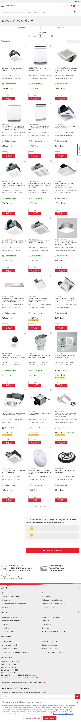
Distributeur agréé (56, 566)
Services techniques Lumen (53, 652)
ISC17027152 (32, 468)
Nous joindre (7, 607)
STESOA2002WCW (8, 124)
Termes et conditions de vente (14, 604)
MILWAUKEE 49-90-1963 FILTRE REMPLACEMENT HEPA (65, 471)
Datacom (45, 621)
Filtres (20, 28)
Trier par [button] (59, 28)
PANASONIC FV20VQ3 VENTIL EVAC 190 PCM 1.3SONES (14, 471)
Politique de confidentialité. (63, 714)
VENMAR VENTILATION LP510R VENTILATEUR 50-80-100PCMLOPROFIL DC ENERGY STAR (66, 185)
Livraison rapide (15, 576)
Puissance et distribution (11, 621)
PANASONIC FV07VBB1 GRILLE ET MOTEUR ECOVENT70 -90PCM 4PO (13, 356)
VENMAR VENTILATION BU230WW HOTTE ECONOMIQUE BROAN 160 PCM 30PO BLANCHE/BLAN (13, 300)
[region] (40, 710)
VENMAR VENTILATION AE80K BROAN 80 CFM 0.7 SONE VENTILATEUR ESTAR (38, 300)
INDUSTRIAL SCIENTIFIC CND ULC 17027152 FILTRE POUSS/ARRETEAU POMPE (39, 472)
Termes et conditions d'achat (53, 604)
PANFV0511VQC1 (7, 182)
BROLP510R (59, 182)
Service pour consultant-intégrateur (16, 652)
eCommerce (6, 641)
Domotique (6, 628)
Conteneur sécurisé (9, 649)
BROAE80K (32, 296)
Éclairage (5, 624)
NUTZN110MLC (59, 411)
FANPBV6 (31, 411)
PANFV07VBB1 (7, 354)
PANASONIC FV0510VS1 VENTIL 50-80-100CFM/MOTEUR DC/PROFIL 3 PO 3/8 (66, 70)
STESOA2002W (33, 67)
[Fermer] (77, 702)
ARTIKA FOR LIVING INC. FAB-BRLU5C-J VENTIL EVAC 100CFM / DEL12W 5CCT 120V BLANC (66, 242)
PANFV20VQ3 (7, 468)
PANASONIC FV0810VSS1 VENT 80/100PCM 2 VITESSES (38, 242)
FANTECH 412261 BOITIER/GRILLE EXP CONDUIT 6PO (40, 414)
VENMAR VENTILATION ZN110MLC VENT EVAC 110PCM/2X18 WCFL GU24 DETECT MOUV (65, 414)
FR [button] (76, 1)
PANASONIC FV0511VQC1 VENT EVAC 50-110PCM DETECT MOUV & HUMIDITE (13, 185)
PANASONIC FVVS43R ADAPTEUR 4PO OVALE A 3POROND (39, 356)
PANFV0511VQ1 (7, 67)
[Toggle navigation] (2, 6)
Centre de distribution (10, 596)
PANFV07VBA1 (59, 124)
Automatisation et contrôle (12, 617)
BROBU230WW (7, 296)
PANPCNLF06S (60, 354)
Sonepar (45, 593)
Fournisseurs (47, 596)
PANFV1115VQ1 (7, 239)
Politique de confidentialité (52, 600)
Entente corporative (50, 649)
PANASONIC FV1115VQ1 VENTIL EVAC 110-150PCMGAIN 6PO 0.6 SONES (14, 242)
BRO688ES (58, 296)
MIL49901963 (59, 468)
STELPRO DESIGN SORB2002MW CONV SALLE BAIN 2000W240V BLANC (39, 128)
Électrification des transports (53, 632)
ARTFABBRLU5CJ (60, 239)
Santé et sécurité (8, 632)
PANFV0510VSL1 (33, 182)
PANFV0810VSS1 (34, 239)
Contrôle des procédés (51, 617)
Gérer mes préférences (32, 718)
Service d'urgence (16, 566)
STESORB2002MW (34, 124)
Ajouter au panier (9, 98)
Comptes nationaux (49, 645)
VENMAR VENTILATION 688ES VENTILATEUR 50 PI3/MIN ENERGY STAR (65, 300)
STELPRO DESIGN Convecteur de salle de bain (39, 70)
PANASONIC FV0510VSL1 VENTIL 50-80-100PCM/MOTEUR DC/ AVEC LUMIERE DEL (40, 185)
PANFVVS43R (33, 354)
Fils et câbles (47, 624)
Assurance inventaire (10, 645)
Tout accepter (50, 718)
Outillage (45, 628)
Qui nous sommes (9, 593)
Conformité (6, 600)
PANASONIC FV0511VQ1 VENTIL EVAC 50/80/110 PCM (12, 70)
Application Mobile (49, 641)
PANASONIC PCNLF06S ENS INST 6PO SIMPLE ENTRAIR (65, 356)
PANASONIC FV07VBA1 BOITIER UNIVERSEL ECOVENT (65, 127)
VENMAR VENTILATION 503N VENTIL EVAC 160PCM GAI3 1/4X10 (13, 414)
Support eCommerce (50, 607)
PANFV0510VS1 (60, 67)
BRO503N (5, 411)
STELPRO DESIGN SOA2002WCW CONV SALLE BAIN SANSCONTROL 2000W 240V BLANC (13, 128)
